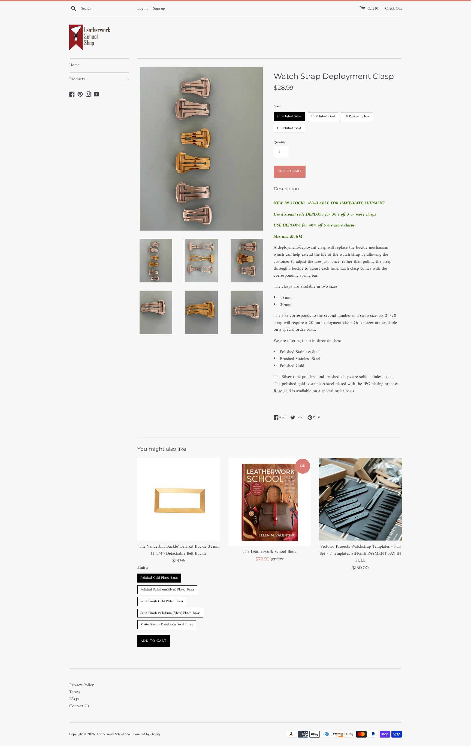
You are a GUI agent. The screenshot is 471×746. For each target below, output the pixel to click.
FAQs (74, 699)
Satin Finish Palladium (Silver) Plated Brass (170, 612)
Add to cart (154, 641)
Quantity (280, 142)
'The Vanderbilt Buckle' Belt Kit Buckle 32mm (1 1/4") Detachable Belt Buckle (178, 550)
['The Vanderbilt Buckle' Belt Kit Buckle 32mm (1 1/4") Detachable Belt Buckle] (178, 499)
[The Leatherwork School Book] (269, 502)
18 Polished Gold (289, 127)
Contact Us (79, 706)
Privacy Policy (81, 685)
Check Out (393, 8)
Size (277, 106)
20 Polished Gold (323, 116)
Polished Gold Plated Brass (159, 577)
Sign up (159, 8)
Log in (142, 8)
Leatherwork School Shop (114, 734)
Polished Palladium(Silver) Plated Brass (167, 589)
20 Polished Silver (289, 116)
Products (99, 79)
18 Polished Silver (356, 116)
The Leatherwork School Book (270, 552)
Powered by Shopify (147, 734)
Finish (142, 568)
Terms (74, 692)
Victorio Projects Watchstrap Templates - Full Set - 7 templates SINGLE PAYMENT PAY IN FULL (360, 553)
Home (74, 65)
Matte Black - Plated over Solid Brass (167, 624)
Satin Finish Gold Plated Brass (162, 600)
